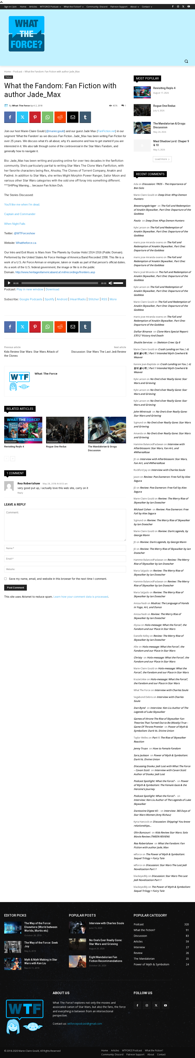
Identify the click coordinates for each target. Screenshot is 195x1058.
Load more (161, 159)
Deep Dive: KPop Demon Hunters (164, 220)
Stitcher (93, 299)
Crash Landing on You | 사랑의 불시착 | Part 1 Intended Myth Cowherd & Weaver (161, 353)
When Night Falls (14, 223)
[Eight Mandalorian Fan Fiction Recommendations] (77, 961)
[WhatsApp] (47, 117)
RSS (104, 299)
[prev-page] (6, 458)
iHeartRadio (78, 299)
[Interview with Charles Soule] (77, 928)
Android (62, 299)
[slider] (118, 282)
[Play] (9, 283)
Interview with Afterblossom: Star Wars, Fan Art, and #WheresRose (159, 448)
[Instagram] (178, 7)
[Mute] (110, 283)
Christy (138, 657)
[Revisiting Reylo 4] (23, 430)
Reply (20, 492)
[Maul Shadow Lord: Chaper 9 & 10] (142, 146)
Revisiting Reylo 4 (14, 446)
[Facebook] (173, 7)
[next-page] (12, 458)
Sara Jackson (141, 755)
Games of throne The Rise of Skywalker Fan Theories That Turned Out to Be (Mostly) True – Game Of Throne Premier (161, 722)
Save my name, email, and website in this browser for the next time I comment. (58, 578)
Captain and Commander (19, 214)
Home (7, 71)
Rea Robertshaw (29, 483)
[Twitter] (183, 7)
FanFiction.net (106, 131)
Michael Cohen (142, 509)
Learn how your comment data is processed (81, 596)
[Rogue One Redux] (65, 430)
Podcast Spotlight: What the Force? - (155, 781)
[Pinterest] (35, 117)
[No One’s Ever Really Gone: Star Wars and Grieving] (77, 944)
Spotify (49, 299)
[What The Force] (6, 106)
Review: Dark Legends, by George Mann (163, 542)
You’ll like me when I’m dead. (22, 204)
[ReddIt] (60, 117)
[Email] (72, 117)
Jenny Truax (141, 748)
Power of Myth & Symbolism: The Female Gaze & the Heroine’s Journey (161, 785)
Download (52, 289)
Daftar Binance (143, 331)
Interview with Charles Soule (168, 470)
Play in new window (30, 289)
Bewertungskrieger (145, 205)
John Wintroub (142, 411)
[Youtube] (188, 7)
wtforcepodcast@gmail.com (84, 1023)
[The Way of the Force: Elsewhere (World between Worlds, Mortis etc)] (12, 928)
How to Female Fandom (167, 748)
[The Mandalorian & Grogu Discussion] (107, 430)
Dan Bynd (139, 708)
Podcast (17, 71)
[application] (65, 283)
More (113, 299)
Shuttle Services (143, 342)
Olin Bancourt (142, 832)
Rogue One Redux (56, 446)
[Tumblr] (85, 117)
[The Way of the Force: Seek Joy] (12, 947)
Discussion (10, 441)
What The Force (21, 105)
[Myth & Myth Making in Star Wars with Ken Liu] (12, 964)
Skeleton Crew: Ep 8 (168, 342)
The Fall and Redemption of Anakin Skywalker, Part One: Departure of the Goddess (162, 209)
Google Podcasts (30, 299)
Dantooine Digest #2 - (146, 810)
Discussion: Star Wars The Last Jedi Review (98, 351)
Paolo (137, 220)
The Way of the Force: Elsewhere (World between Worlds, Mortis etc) (40, 927)
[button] (186, 61)
